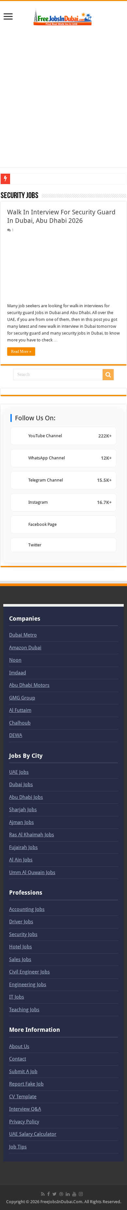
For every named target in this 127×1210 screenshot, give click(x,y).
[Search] (108, 374)
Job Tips (18, 1147)
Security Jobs (23, 934)
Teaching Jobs (24, 1010)
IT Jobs (16, 997)
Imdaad (17, 673)
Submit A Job (23, 1071)
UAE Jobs (19, 772)
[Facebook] (48, 1194)
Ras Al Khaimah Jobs (31, 835)
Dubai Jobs (21, 784)
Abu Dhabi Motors (29, 685)
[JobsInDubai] (63, 16)
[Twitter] (54, 1194)
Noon (15, 660)
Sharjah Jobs (23, 810)
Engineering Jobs (27, 984)
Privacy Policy (24, 1122)
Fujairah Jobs (23, 847)
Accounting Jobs (27, 909)
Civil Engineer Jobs (29, 972)
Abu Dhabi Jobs (26, 797)
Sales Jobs (20, 959)
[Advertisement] (63, 97)
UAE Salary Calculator (32, 1134)
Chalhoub (20, 723)
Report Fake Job (26, 1084)
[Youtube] (74, 1194)
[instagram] (80, 1194)
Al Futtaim (20, 710)
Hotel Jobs (20, 947)
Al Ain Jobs (21, 860)
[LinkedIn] (67, 1194)
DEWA (15, 735)
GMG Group (22, 698)
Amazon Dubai (25, 648)
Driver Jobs (21, 922)
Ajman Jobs (21, 822)
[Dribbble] (61, 1194)
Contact (17, 1059)
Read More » (21, 351)
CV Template (22, 1097)
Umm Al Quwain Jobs (32, 872)
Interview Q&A (25, 1109)
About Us (19, 1046)
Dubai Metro (23, 635)
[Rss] (42, 1194)
